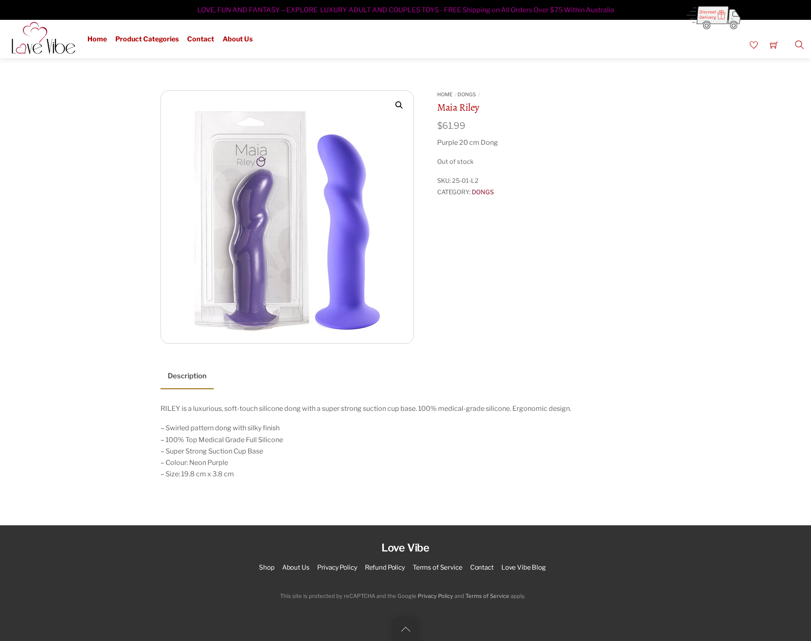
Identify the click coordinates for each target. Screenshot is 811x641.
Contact (200, 39)
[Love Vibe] (43, 37)
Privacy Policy (337, 567)
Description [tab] (187, 376)
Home (97, 39)
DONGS (466, 94)
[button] (399, 105)
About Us (238, 39)
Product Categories (147, 39)
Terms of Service (438, 567)
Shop (266, 567)
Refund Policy (385, 567)
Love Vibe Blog (523, 567)
